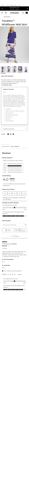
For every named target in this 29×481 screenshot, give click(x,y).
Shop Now (12, 9)
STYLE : (5, 92)
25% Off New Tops (14, 7)
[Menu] (2, 12)
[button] (27, 12)
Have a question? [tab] (15, 146)
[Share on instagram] (10, 134)
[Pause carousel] (28, 9)
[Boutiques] (6, 13)
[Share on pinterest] (13, 134)
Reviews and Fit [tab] (5, 146)
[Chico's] (14, 13)
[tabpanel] (14, 221)
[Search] (23, 13)
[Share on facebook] (8, 134)
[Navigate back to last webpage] (2, 17)
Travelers (7, 16)
